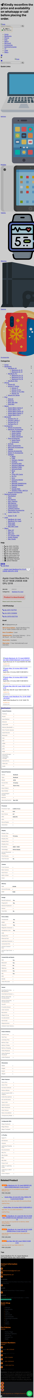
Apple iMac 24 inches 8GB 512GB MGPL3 (15, 672)
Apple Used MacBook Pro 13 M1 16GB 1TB (16, 700)
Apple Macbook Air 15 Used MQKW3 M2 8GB (17, 661)
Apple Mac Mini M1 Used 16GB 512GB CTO (16, 690)
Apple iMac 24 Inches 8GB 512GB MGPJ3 (15, 681)
